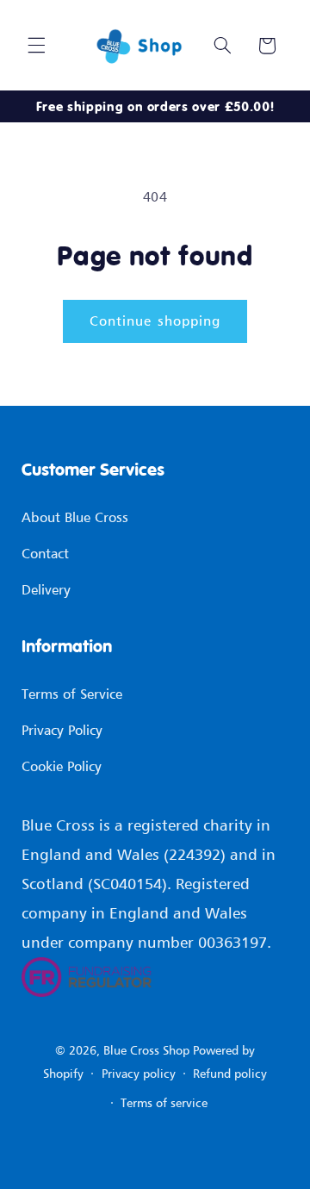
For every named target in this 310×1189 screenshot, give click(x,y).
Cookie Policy (62, 766)
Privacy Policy (62, 729)
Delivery (46, 589)
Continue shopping (155, 321)
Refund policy (230, 1073)
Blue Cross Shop (146, 1050)
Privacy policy (139, 1073)
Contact (45, 553)
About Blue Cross (75, 517)
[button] (36, 45)
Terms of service (164, 1102)
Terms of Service (72, 693)
